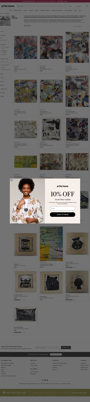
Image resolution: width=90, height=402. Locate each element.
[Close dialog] (11, 180)
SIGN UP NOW (62, 215)
